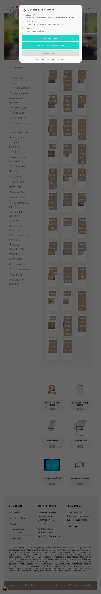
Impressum (50, 59)
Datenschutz (40, 59)
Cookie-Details (60, 59)
